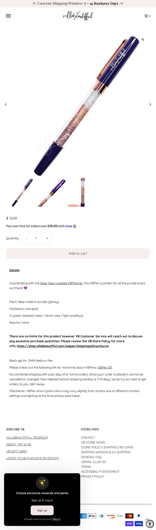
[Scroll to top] (147, 519)
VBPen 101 (105, 367)
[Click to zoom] (143, 39)
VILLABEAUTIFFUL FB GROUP (27, 437)
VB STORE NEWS (93, 442)
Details (14, 270)
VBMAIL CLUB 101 (93, 462)
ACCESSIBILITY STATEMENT (100, 471)
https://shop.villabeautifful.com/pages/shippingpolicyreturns (63, 346)
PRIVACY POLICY (92, 476)
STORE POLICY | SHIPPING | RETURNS (107, 447)
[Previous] (5, 104)
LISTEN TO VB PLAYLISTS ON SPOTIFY (32, 458)
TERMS (86, 467)
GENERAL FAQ (91, 457)
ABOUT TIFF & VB (18, 444)
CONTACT (88, 437)
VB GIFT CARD (16, 451)
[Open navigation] (33, 16)
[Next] (150, 104)
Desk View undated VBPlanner (61, 283)
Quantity (12, 238)
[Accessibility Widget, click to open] (150, 524)
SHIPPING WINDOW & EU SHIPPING (105, 452)
